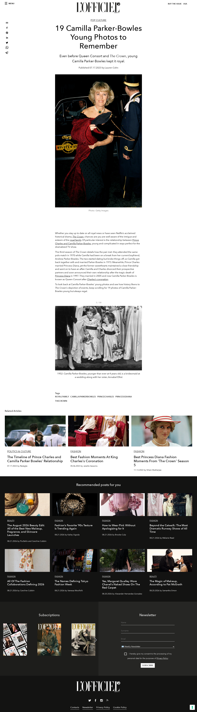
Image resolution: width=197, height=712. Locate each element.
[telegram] (7, 52)
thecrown (61, 401)
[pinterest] (7, 33)
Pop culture (98, 20)
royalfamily (62, 396)
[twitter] (7, 43)
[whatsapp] (7, 48)
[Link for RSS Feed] (107, 700)
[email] (7, 23)
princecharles (105, 396)
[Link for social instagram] (101, 701)
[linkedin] (7, 38)
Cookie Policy (120, 707)
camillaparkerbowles (83, 396)
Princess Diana (62, 276)
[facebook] (7, 28)
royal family (75, 240)
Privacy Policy (162, 658)
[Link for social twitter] (89, 701)
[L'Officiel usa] (98, 8)
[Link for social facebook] (95, 701)
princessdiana (123, 396)
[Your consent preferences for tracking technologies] (192, 707)
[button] (139, 343)
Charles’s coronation (97, 279)
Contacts (74, 707)
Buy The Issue (175, 4)
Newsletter (87, 707)
